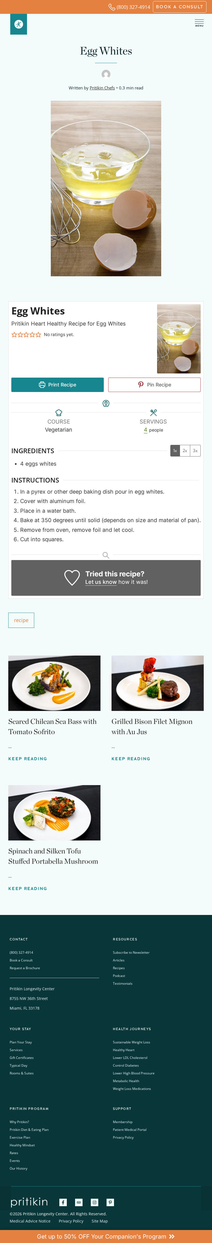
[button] (14, 335)
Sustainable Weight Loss (131, 1042)
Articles (118, 960)
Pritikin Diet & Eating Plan (29, 1129)
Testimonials (122, 983)
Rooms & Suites (22, 1073)
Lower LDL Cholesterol (130, 1057)
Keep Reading (27, 759)
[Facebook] (63, 1202)
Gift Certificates (22, 1057)
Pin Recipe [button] (158, 385)
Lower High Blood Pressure (134, 1073)
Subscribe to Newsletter (131, 952)
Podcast (119, 975)
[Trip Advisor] (79, 1202)
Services (16, 1050)
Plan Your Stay (21, 1042)
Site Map (100, 1221)
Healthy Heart (123, 1050)
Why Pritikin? (19, 1122)
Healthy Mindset (22, 1145)
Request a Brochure (25, 968)
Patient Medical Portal (130, 1129)
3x (195, 450)
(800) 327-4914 (133, 7)
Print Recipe (61, 385)
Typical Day (18, 1065)
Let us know (101, 582)
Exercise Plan (20, 1137)
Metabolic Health (126, 1081)
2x (185, 450)
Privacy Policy (123, 1137)
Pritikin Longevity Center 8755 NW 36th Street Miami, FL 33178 (32, 998)
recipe (21, 620)
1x (175, 450)
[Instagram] (94, 1202)
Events (15, 1160)
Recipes (119, 968)
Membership (122, 1122)
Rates (14, 1153)
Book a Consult (21, 960)
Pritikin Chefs (102, 88)
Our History (18, 1168)
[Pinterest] (110, 1202)
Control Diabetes (126, 1065)
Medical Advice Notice (30, 1221)
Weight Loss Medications (132, 1088)
